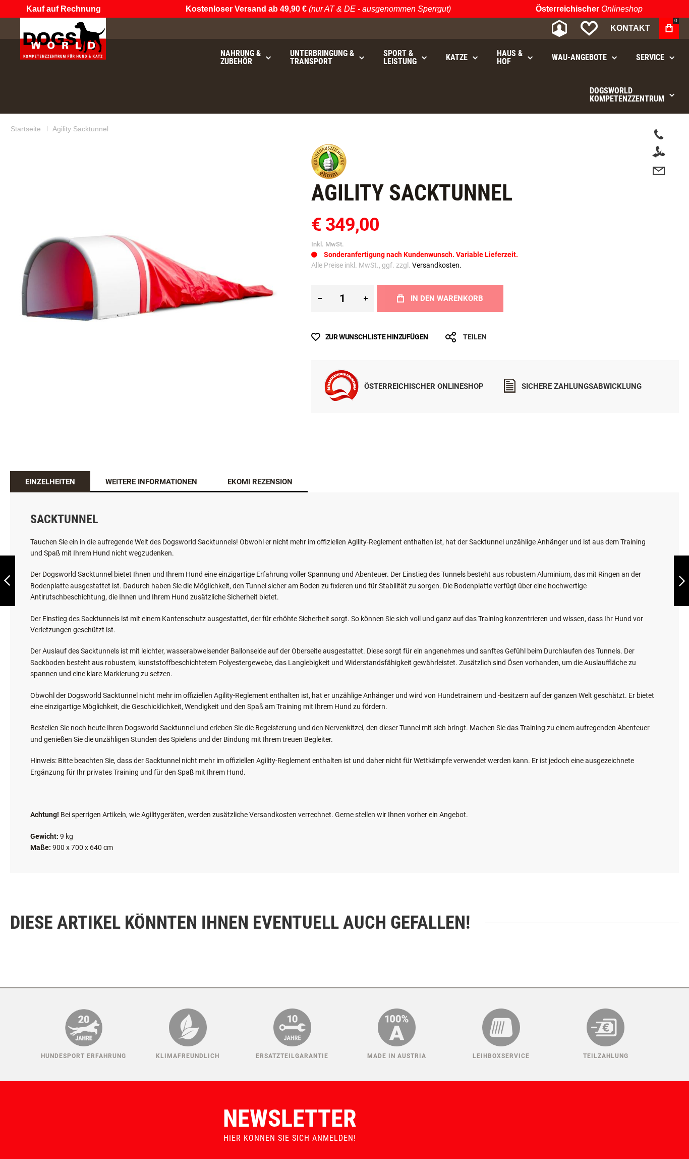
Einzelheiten (50, 481)
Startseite (26, 129)
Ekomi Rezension (260, 481)
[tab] (50, 481)
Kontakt (630, 28)
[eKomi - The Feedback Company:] (329, 177)
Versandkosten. (437, 265)
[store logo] (63, 39)
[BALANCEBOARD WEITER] (681, 581)
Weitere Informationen (151, 481)
